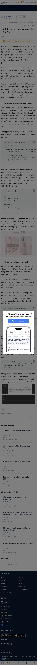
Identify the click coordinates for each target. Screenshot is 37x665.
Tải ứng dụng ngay (18, 321)
